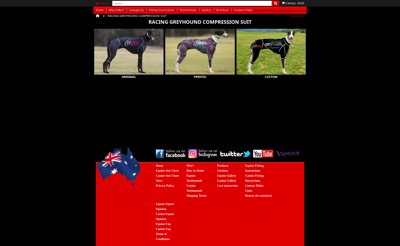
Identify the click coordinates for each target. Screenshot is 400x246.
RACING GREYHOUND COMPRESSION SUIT (137, 16)
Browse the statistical (258, 195)
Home (100, 10)
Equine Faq (163, 224)
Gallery (206, 10)
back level (297, 16)
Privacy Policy (165, 185)
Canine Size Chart (167, 175)
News (159, 180)
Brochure (222, 10)
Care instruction (227, 185)
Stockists (222, 170)
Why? (190, 165)
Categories (136, 10)
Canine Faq (163, 229)
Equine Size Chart (167, 170)
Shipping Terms (196, 195)
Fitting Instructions (162, 10)
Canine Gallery (226, 180)
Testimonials (188, 10)
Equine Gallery (226, 175)
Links (248, 190)
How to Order (195, 170)
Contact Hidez (243, 10)
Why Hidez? (116, 10)
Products (222, 165)
